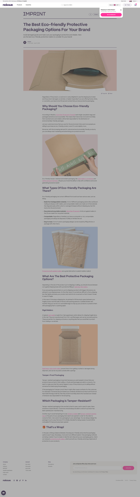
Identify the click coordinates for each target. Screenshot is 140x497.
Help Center (123, 1)
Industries (28, 4)
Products (19, 4)
